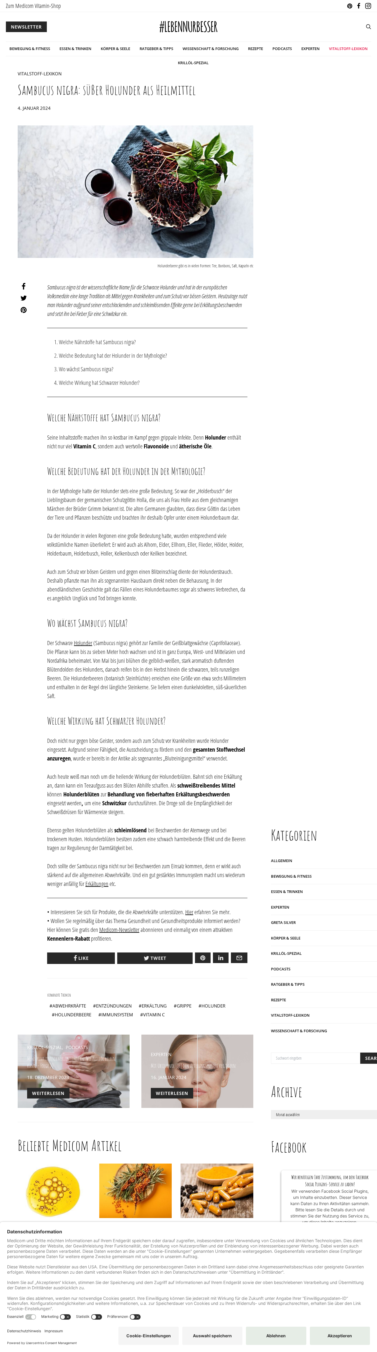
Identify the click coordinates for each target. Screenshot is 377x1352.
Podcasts (282, 48)
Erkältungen (96, 884)
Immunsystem (117, 1015)
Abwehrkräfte (69, 1006)
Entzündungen (114, 1006)
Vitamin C (154, 1015)
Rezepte (255, 48)
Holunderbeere (73, 1015)
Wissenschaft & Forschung (211, 48)
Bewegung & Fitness (29, 48)
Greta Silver (283, 922)
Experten (310, 48)
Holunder (83, 643)
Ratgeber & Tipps (156, 48)
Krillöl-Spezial (193, 62)
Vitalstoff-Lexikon (348, 48)
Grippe (184, 1006)
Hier (189, 912)
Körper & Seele (115, 48)
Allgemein (281, 860)
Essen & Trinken (75, 48)
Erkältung (154, 1006)
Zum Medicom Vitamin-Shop (33, 6)
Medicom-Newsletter (119, 930)
